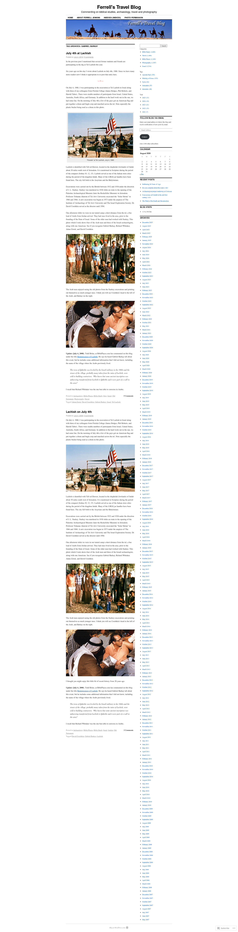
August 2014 (146, 608)
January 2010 (146, 805)
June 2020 (145, 358)
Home (70, 17)
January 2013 (146, 676)
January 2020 (146, 376)
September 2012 (147, 691)
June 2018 (145, 444)
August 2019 (146, 394)
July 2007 (145, 912)
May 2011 (145, 748)
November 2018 (147, 426)
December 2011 (147, 723)
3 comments (88, 415)
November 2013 (147, 641)
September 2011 (147, 733)
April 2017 (145, 494)
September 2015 (147, 562)
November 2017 (147, 469)
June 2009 (145, 830)
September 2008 (147, 862)
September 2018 (147, 433)
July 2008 (145, 869)
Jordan (110, 730)
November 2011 (147, 726)
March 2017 (146, 498)
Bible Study (98, 396)
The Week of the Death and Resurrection (155, 201)
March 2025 (146, 233)
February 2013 (147, 673)
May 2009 (145, 834)
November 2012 (147, 683)
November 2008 (147, 855)
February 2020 (147, 372)
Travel (87, 399)
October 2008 (146, 859)
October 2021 (146, 322)
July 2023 (145, 283)
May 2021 (145, 326)
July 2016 (145, 526)
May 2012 (145, 705)
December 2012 (147, 680)
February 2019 (147, 415)
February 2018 (147, 458)
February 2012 (147, 716)
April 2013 (145, 666)
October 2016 (146, 515)
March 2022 (146, 315)
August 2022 (146, 308)
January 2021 (146, 333)
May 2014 (145, 619)
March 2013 (146, 669)
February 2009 (147, 844)
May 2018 (145, 447)
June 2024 (145, 254)
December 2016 (147, 508)
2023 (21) (145, 105)
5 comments (88, 57)
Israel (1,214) (146, 66)
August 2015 (146, 565)
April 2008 (145, 880)
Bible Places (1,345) (149, 59)
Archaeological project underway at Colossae (157, 191)
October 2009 (146, 816)
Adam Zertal (76, 402)
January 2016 (146, 548)
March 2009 (146, 841)
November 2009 (147, 812)
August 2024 (146, 247)
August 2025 (146, 226)
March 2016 (146, 540)
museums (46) (147, 89)
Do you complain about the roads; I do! (155, 188)
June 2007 (145, 916)
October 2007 (146, 902)
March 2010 (146, 798)
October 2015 (146, 558)
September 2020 (147, 347)
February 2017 (147, 501)
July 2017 (145, 483)
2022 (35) (145, 108)
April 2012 (145, 708)
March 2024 (146, 265)
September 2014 (147, 605)
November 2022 (147, 297)
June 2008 (145, 873)
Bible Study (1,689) (148, 52)
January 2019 (146, 419)
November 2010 (147, 769)
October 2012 (146, 687)
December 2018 (147, 422)
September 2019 (147, 390)
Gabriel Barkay (100, 402)
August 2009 (146, 823)
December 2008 (147, 851)
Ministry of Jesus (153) (150, 78)
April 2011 (145, 751)
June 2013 (145, 658)
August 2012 (146, 694)
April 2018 (145, 451)
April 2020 (145, 365)
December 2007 (147, 894)
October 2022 (146, 301)
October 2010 (146, 773)
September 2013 (147, 648)
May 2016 (145, 533)
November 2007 (147, 898)
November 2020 (147, 340)
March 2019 (146, 412)
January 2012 (146, 719)
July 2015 (145, 569)
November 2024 (147, 244)
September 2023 (147, 276)
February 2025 (147, 237)
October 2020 (146, 344)
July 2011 (145, 741)
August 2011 (146, 737)
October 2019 (146, 387)
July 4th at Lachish (78, 53)
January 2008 (146, 891)
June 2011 (145, 744)
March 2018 (146, 455)
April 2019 (145, 408)
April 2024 (145, 262)
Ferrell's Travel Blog (119, 6)
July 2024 (145, 251)
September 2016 (147, 519)
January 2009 (146, 848)
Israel (110, 396)
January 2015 (146, 590)
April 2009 (145, 837)
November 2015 (147, 555)
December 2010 (147, 766)
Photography (79, 399)
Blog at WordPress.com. (117, 927)
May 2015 (145, 576)
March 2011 (146, 755)
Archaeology (78, 396)
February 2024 (147, 269)
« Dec (142, 174)
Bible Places (88, 396)
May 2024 (145, 258)
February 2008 (147, 887)
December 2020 (147, 337)
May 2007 (145, 919)
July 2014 (145, 612)
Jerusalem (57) (147, 85)
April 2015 (145, 580)
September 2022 (147, 304)
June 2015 (145, 573)
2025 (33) (145, 97)
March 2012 (146, 712)
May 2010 (145, 791)
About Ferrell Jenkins (88, 17)
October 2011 (146, 730)
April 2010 (145, 794)
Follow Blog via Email (152, 118)
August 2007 (146, 909)
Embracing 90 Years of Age (151, 184)
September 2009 (147, 819)
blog (105, 396)
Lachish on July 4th (79, 412)
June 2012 (145, 701)
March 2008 (146, 884)
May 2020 (145, 362)
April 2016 (145, 537)
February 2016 (147, 544)
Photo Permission (134, 17)
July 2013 (145, 655)
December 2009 (147, 809)
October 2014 (146, 601)
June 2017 (145, 487)
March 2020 (146, 369)
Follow (144, 137)
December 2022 (147, 294)
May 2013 (145, 662)
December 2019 (147, 380)
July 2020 (145, 355)
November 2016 (147, 512)
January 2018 (146, 462)
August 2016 (146, 523)
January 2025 (146, 240)
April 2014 (145, 623)
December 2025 (147, 222)
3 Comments (128, 730)
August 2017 (146, 480)
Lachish (100, 736)
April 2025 (145, 229)
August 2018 (146, 437)
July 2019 (145, 397)
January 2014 (146, 633)
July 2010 (145, 784)
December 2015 (147, 551)
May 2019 (145, 405)
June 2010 (145, 787)
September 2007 (147, 905)
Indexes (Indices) (112, 17)
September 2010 (147, 776)
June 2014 (145, 616)
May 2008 (145, 876)
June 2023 (145, 287)
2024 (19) (145, 101)
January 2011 (146, 762)
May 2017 (145, 490)
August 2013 (146, 651)
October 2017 (146, 473)
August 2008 (146, 866)
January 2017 (146, 505)
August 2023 (146, 279)
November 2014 (147, 598)
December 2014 (147, 594)
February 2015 (147, 587)
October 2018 (146, 430)
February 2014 (147, 630)
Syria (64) (145, 82)
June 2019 (145, 401)
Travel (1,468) (147, 55)
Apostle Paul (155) (148, 75)
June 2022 (145, 312)
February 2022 (147, 319)
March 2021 (146, 329)
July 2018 (145, 440)
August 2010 (146, 780)
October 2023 (146, 272)
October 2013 (146, 644)
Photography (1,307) (149, 62)
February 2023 (147, 290)
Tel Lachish (116, 402)
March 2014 (146, 626)
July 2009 (145, 826)
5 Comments (128, 395)
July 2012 (145, 698)
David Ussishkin (88, 402)
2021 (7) (145, 112)
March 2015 (146, 583)
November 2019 (147, 383)
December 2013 (147, 637)
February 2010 (147, 801)
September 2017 (147, 476)
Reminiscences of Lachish (87, 356)
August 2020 (146, 351)
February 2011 (147, 759)
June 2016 (145, 530)
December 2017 (147, 465)
